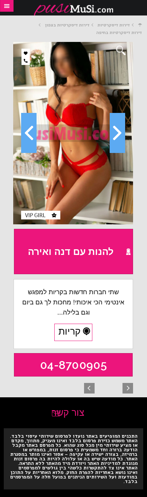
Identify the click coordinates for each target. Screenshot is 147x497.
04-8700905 (73, 365)
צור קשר (68, 412)
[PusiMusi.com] (73, 9)
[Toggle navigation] (7, 6)
